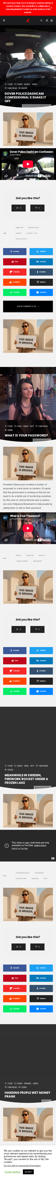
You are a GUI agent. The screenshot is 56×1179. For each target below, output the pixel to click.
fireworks (40, 873)
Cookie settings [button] (13, 1172)
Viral (26, 765)
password (38, 561)
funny (19, 233)
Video (34, 84)
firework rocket (23, 873)
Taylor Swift (22, 239)
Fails (19, 426)
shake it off (33, 233)
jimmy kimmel (22, 561)
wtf (45, 878)
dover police (34, 227)
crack (19, 555)
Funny (20, 84)
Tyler (10, 84)
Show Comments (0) (26, 306)
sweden (35, 878)
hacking (30, 555)
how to (42, 555)
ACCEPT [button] (28, 1172)
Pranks (27, 1083)
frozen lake (22, 878)
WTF (32, 426)
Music (27, 84)
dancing (20, 227)
